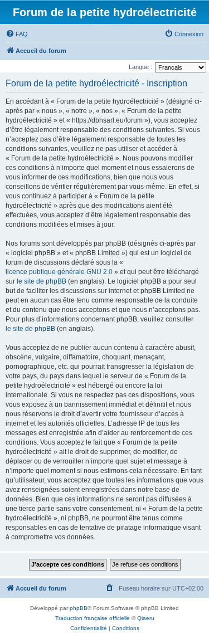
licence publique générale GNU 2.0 (59, 272)
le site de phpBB (41, 281)
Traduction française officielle (92, 618)
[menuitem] (17, 34)
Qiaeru (145, 618)
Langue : (140, 67)
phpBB (79, 608)
